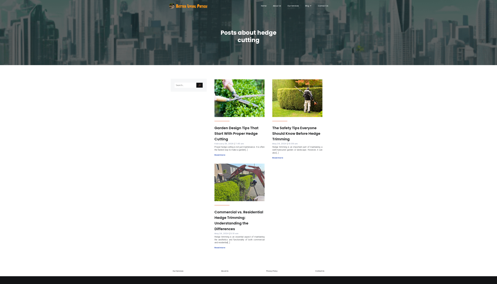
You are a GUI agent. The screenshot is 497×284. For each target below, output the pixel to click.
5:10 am (235, 233)
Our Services (293, 6)
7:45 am (239, 143)
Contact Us (323, 6)
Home (263, 6)
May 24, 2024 (279, 143)
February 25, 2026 (224, 143)
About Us (277, 6)
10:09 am (293, 143)
